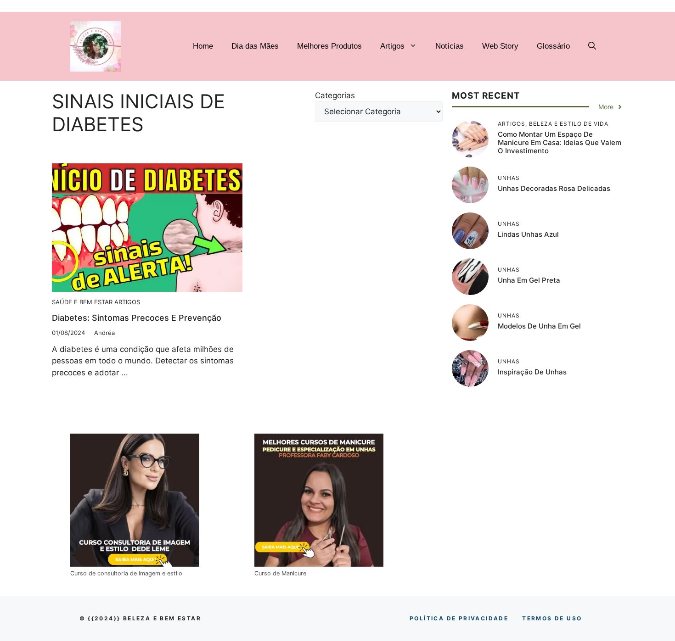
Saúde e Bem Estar (82, 302)
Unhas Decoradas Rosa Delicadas (554, 188)
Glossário (553, 46)
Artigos (392, 46)
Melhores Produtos (329, 46)
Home (203, 46)
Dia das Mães (255, 46)
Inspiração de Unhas (532, 372)
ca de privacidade (459, 618)
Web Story (500, 46)
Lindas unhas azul (528, 234)
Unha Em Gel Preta (529, 280)
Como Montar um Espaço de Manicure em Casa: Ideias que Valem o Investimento (559, 142)
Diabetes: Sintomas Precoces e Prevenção (136, 318)
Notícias (449, 46)
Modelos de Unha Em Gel (539, 326)
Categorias (335, 95)
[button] (592, 46)
